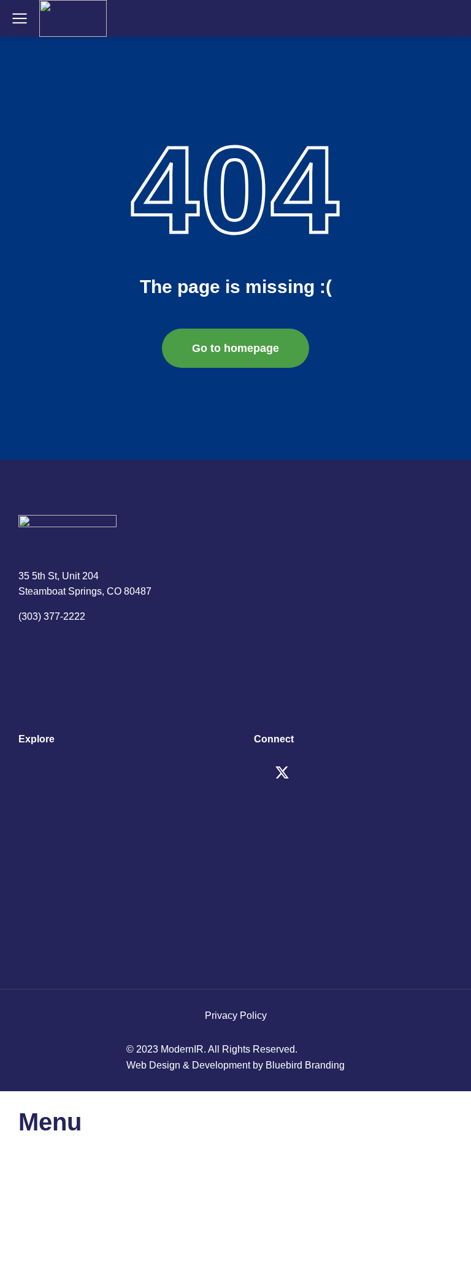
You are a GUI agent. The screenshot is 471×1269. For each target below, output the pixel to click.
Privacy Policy (236, 1015)
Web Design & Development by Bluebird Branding (235, 1065)
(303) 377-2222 (51, 616)
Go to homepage (235, 348)
